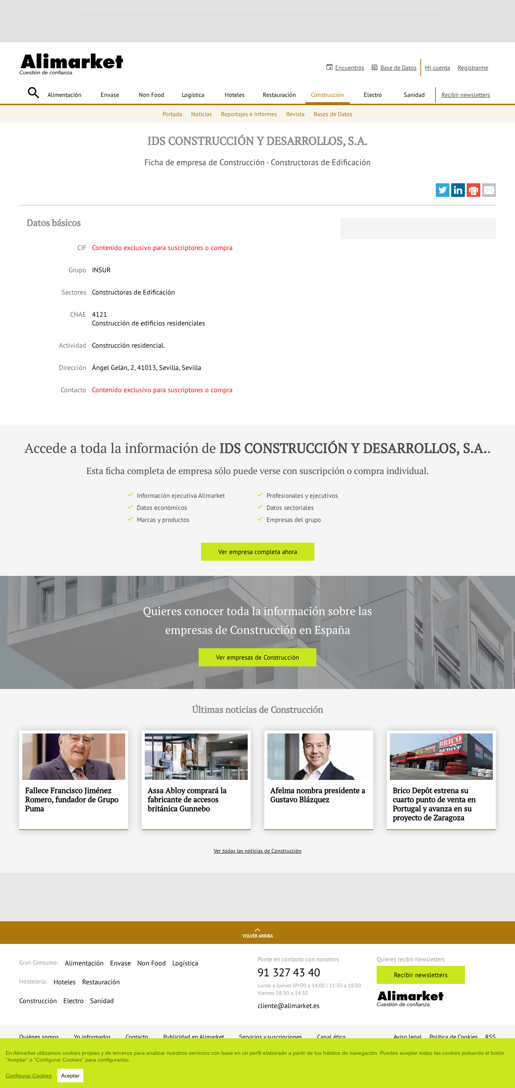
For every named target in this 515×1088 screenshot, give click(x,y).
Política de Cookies (453, 1036)
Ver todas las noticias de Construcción (258, 850)
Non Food (151, 94)
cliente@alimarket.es (289, 1005)
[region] (257, 1063)
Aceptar (70, 1076)
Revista (295, 114)
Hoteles (235, 94)
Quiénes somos (39, 1036)
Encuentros (349, 67)
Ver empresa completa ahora (257, 552)
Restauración (279, 94)
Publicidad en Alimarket (193, 1036)
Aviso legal (408, 1036)
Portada (172, 114)
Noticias (201, 114)
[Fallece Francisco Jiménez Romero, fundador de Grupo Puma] (73, 779)
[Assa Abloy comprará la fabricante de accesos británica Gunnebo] (196, 779)
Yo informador (92, 1036)
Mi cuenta (437, 67)
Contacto (137, 1036)
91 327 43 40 (289, 972)
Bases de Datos (333, 114)
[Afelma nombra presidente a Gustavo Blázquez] (318, 779)
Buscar (33, 92)
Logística (193, 94)
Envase (110, 94)
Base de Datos (398, 67)
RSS (490, 1036)
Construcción (327, 94)
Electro (373, 94)
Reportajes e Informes (249, 114)
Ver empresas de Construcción (257, 657)
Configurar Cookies (29, 1076)
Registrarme (473, 67)
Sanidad (414, 94)
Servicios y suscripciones (270, 1036)
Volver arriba (257, 936)
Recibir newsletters (465, 94)
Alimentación (64, 94)
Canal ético (331, 1036)
